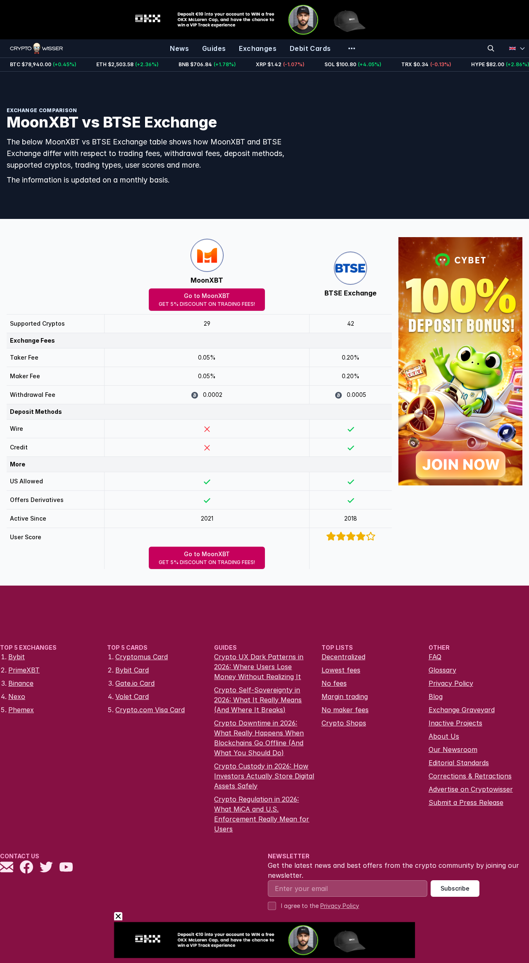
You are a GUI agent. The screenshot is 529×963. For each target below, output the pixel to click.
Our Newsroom (453, 749)
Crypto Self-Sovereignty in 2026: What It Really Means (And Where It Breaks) (258, 700)
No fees (334, 683)
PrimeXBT (24, 670)
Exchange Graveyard (462, 710)
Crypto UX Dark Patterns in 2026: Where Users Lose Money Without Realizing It (258, 667)
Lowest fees (341, 670)
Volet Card (132, 696)
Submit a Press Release (466, 802)
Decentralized (343, 657)
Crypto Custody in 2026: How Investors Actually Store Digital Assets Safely (264, 776)
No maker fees (345, 710)
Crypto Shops (344, 723)
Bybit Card (132, 670)
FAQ (435, 657)
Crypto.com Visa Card (150, 710)
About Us (444, 736)
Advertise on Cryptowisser (471, 789)
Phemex (21, 710)
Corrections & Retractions (470, 776)
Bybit (16, 657)
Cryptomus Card (141, 657)
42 (350, 323)
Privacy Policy (451, 683)
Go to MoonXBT (207, 299)
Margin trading (345, 696)
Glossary (442, 670)
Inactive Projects (455, 723)
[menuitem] (179, 48)
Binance (20, 683)
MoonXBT (207, 280)
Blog (436, 696)
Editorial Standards (459, 763)
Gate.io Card (135, 683)
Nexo (16, 696)
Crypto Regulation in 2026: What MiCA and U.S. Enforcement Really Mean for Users (261, 814)
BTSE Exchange (350, 293)
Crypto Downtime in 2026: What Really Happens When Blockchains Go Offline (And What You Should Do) (259, 738)
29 (207, 323)
